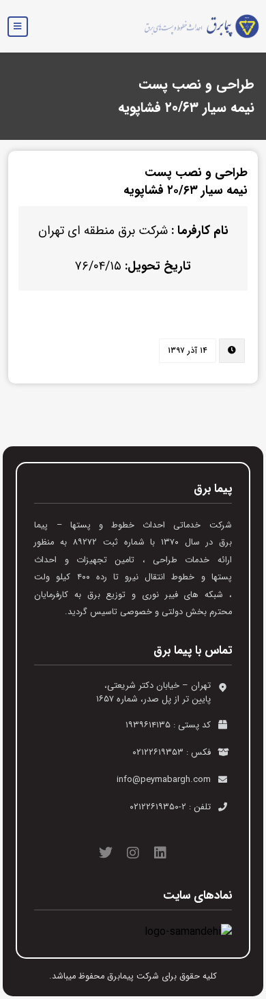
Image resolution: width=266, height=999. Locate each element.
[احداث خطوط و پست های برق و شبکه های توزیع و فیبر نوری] (196, 26)
